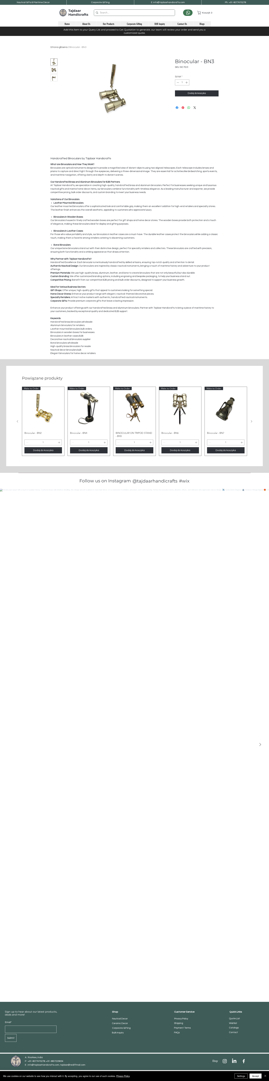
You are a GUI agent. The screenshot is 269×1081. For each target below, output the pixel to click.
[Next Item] (260, 744)
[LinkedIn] (234, 1061)
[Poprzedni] (17, 421)
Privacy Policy (123, 1076)
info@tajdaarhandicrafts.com (43, 1065)
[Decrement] (177, 82)
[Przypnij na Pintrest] (183, 107)
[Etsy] (215, 1061)
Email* (8, 1022)
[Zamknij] (265, 1076)
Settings (241, 1076)
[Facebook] (243, 1061)
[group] (134, 421)
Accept (255, 1076)
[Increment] (187, 82)
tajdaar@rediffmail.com (72, 1065)
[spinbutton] (182, 82)
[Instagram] (224, 1061)
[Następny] (251, 421)
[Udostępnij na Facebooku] (177, 107)
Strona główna (58, 47)
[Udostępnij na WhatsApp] (189, 107)
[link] (204, 12)
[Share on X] (195, 107)
